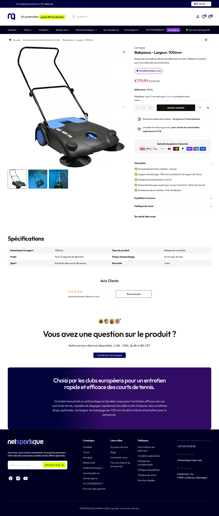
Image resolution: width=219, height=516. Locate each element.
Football (87, 447)
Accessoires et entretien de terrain (41, 39)
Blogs (113, 452)
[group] (69, 107)
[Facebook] (11, 478)
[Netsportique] (11, 16)
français (202, 4)
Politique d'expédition (149, 469)
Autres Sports (90, 478)
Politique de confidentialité (145, 463)
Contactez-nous (118, 457)
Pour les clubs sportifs (94, 488)
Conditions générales (149, 455)
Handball (87, 457)
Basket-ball (89, 462)
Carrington (139, 47)
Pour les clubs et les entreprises (120, 464)
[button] (14, 107)
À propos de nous (119, 447)
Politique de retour (147, 475)
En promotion (42, 16)
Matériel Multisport (93, 467)
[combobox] (131, 16)
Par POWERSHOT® (93, 483)
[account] (197, 16)
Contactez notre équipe (109, 355)
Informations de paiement (146, 449)
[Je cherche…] (73, 16)
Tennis (86, 452)
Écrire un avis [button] (134, 294)
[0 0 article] (209, 16)
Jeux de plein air (91, 473)
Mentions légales (146, 480)
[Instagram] (18, 478)
